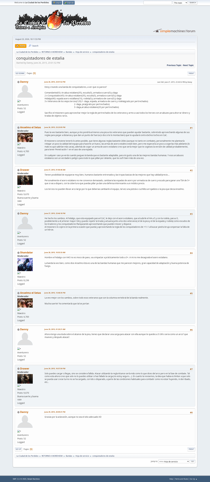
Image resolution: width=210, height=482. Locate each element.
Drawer (24, 169)
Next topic (188, 65)
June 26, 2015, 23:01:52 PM (54, 82)
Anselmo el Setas (30, 127)
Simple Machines (33, 479)
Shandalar (26, 252)
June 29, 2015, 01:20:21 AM (54, 329)
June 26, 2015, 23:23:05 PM (54, 127)
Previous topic (174, 65)
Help (171, 479)
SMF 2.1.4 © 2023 (19, 479)
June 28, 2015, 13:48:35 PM (54, 293)
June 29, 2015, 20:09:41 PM (54, 412)
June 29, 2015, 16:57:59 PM (54, 368)
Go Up (18, 449)
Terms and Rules (181, 479)
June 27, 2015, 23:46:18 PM (54, 213)
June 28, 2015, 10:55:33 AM (54, 252)
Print (191, 73)
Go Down (20, 73)
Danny (24, 81)
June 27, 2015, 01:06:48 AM (54, 170)
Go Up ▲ (193, 479)
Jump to (154, 461)
